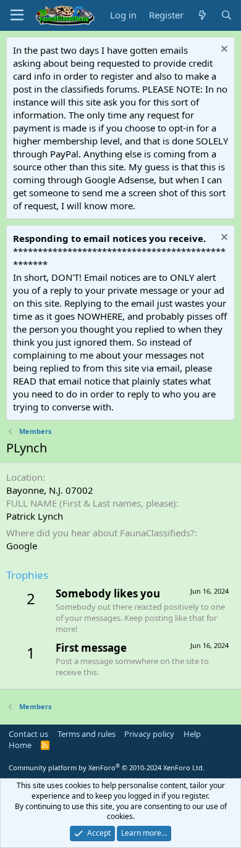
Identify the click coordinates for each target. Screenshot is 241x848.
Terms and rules (86, 733)
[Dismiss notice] (223, 50)
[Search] (226, 15)
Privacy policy (149, 733)
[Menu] (17, 15)
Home (20, 744)
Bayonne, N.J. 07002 (49, 490)
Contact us (28, 733)
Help (192, 733)
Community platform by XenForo (107, 767)
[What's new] (202, 15)
